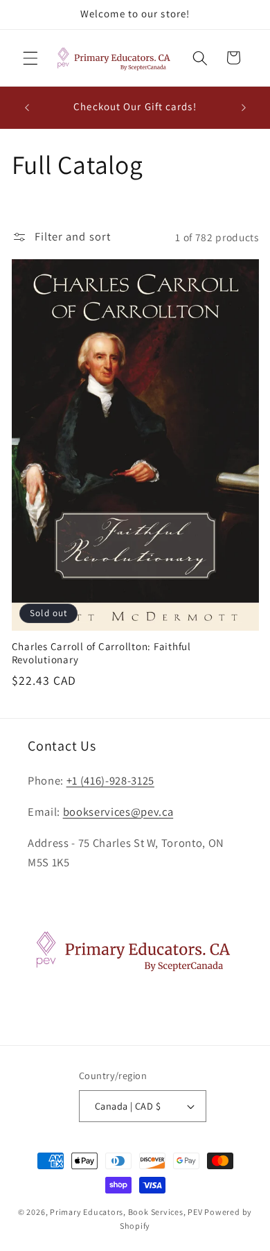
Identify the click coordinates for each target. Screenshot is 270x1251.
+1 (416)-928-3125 (110, 780)
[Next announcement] (243, 107)
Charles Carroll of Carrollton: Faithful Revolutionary (101, 653)
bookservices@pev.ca (118, 811)
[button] (30, 57)
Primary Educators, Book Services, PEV (126, 1212)
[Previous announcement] (27, 107)
